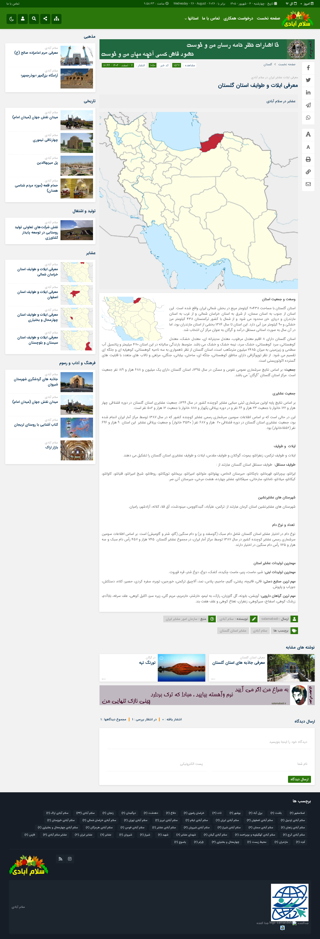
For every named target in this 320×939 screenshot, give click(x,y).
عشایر (105, 835)
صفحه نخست (268, 18)
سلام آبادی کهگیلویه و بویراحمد (255, 835)
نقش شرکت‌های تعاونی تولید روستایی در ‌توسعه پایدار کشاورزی (36, 232)
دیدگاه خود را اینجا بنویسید (288, 742)
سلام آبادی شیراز (229, 828)
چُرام (199, 842)
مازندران (281, 842)
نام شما (302, 764)
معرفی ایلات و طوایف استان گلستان (258, 85)
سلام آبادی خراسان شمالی (99, 820)
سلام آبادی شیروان (197, 828)
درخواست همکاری (238, 18)
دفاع (171, 813)
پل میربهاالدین (47, 162)
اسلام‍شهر (297, 813)
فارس (29, 835)
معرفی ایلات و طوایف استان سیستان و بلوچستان (37, 340)
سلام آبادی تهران (135, 820)
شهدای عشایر (186, 835)
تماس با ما (12, 3)
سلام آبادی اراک (57, 813)
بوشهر (235, 813)
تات (217, 813)
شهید (163, 835)
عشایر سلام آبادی (55, 835)
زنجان (108, 813)
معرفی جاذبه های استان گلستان (238, 663)
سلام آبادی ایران (227, 820)
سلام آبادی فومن (132, 828)
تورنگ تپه (147, 663)
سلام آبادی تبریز (166, 820)
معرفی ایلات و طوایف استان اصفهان (37, 294)
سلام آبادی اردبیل (293, 820)
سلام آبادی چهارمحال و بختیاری (58, 828)
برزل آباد (255, 813)
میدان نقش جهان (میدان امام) (35, 117)
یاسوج (180, 842)
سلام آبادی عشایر (164, 828)
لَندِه (300, 842)
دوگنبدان (129, 813)
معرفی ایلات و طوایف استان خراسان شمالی (37, 271)
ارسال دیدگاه (299, 779)
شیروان (125, 835)
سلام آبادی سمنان (260, 828)
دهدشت (151, 813)
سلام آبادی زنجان (293, 828)
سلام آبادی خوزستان (60, 820)
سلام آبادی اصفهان (260, 820)
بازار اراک (51, 447)
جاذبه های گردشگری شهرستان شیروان (36, 381)
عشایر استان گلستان (233, 630)
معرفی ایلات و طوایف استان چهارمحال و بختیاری (37, 317)
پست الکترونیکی (191, 764)
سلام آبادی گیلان (215, 835)
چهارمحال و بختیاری (225, 842)
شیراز (145, 835)
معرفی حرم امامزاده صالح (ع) (36, 52)
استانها (193, 18)
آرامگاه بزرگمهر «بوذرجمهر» (39, 75)
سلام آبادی (260, 630)
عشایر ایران (83, 835)
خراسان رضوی (194, 813)
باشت (276, 813)
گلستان (268, 64)
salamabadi (269, 619)
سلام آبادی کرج (294, 835)
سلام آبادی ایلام (197, 820)
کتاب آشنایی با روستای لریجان (36, 424)
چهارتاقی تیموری (45, 140)
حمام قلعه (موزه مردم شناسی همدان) (36, 188)
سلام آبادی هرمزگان (99, 828)
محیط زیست (256, 842)
